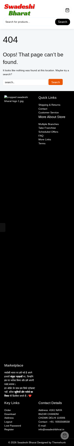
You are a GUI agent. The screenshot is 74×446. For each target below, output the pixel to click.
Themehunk (59, 442)
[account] (60, 8)
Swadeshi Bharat (26, 442)
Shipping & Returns (49, 104)
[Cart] (67, 10)
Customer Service (48, 112)
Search (62, 21)
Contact (42, 108)
